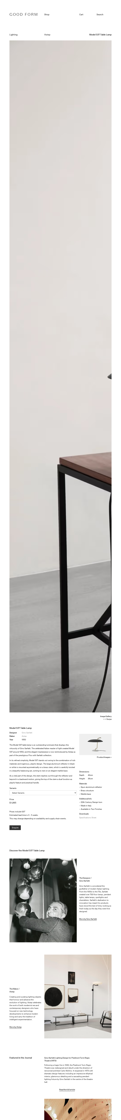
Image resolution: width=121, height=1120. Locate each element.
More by (13, 1027)
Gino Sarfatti (27, 732)
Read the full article (67, 1089)
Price (11, 799)
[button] (86, 14)
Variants (12, 788)
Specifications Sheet (87, 817)
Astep (24, 736)
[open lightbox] (95, 744)
